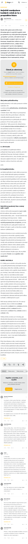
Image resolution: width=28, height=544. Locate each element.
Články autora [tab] (11, 371)
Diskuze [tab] (4, 371)
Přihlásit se (24, 2)
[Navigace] (2, 2)
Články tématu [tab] (20, 371)
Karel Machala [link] (7, 18)
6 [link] (6, 25)
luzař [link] (5, 452)
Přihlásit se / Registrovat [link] (14, 87)
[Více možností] (26, 7)
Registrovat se (18, 389)
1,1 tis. (23, 25)
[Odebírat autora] (26, 20)
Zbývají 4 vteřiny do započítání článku (14, 77)
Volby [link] (4, 358)
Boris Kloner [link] (7, 498)
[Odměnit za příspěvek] (18, 364)
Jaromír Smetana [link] (8, 396)
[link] (9, 2)
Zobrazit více (7, 418)
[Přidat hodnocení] (14, 364)
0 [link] (9, 447)
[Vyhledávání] (19, 2)
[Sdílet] (26, 25)
